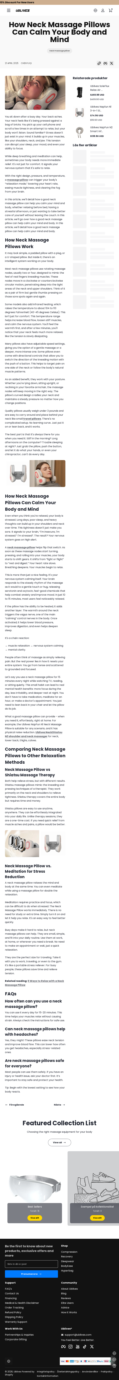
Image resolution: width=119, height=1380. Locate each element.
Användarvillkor (90, 1371)
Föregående (16, 1104)
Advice (65, 1307)
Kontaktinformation (47, 1376)
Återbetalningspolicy (68, 1371)
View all (57, 1142)
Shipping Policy (14, 1317)
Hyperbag (67, 1270)
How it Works (69, 1312)
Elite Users (67, 1303)
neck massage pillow (59, 50)
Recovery (67, 1256)
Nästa (57, 1104)
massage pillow (17, 180)
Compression (69, 1252)
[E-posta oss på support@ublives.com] (114, 1359)
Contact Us (12, 1293)
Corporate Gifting (16, 1339)
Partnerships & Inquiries (19, 1335)
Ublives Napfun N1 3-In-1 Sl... (100, 108)
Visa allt (35, 1218)
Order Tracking (14, 1307)
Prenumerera (29, 1274)
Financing (11, 1298)
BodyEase (67, 1266)
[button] (95, 10)
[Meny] (8, 10)
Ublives (17, 1371)
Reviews (66, 1298)
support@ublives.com (78, 1335)
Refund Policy (13, 1312)
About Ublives (69, 1289)
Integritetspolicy (46, 1371)
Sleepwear (67, 1261)
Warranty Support (16, 1322)
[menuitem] (87, 1252)
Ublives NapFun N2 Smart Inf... (101, 129)
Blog (63, 1293)
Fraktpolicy (106, 1371)
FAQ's (8, 1289)
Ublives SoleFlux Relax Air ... (99, 88)
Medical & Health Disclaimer (22, 1303)
